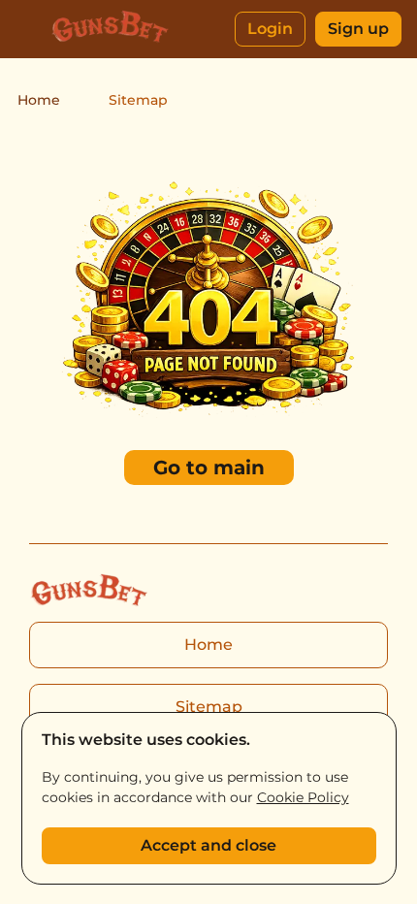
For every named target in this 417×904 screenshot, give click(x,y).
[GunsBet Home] (109, 29)
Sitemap (209, 706)
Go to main (209, 467)
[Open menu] (29, 29)
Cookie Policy (303, 797)
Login (270, 28)
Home (38, 100)
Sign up (358, 28)
